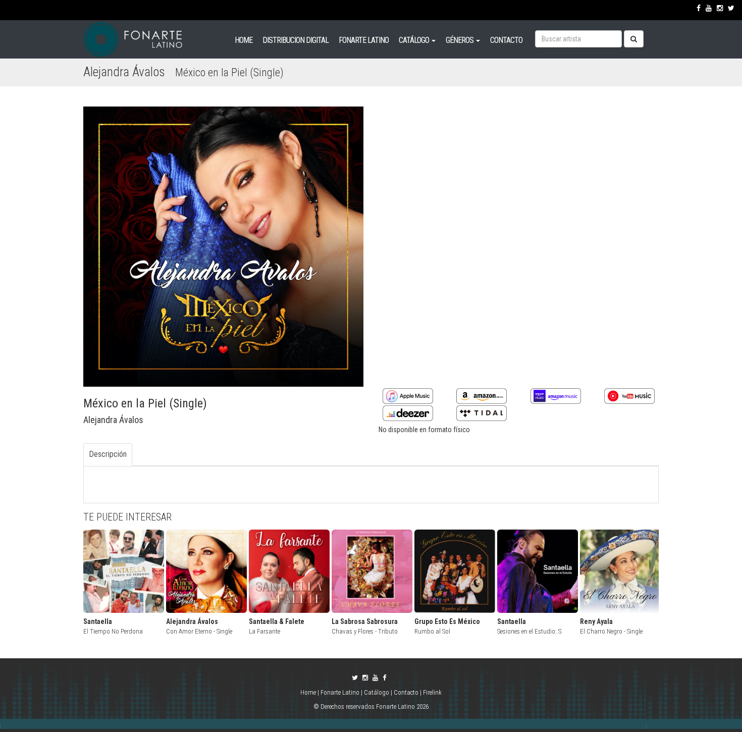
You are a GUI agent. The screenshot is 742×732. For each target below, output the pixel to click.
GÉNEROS (460, 40)
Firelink (432, 692)
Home (308, 692)
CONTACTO (506, 40)
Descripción (108, 454)
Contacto (406, 692)
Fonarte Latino (340, 692)
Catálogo (376, 692)
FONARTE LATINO (364, 40)
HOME (243, 40)
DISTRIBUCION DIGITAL (295, 40)
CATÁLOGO (415, 40)
